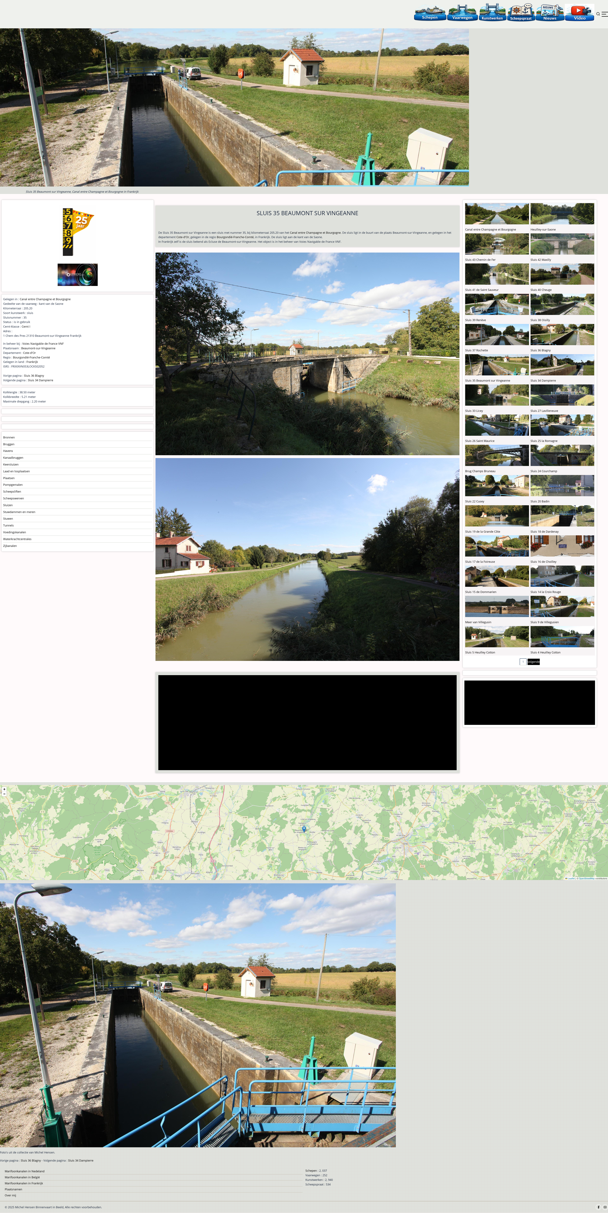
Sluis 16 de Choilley (543, 562)
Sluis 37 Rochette (476, 350)
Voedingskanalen (14, 532)
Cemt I (26, 326)
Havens (8, 451)
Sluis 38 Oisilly (540, 320)
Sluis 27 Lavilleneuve (544, 411)
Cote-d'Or (182, 237)
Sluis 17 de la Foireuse (480, 562)
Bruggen (8, 444)
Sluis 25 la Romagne (544, 441)
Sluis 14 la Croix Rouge (546, 592)
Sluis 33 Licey (474, 411)
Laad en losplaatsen (16, 471)
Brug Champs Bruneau (480, 471)
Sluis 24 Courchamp (544, 471)
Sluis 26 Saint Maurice (479, 441)
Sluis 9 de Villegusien (545, 622)
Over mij (10, 1195)
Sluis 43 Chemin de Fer (480, 260)
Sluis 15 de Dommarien (480, 592)
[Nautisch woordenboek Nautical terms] (521, 12)
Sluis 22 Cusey (474, 501)
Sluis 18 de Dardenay (545, 531)
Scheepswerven (13, 498)
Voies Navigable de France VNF (43, 343)
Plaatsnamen (13, 1189)
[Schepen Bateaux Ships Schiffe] (430, 12)
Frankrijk (32, 362)
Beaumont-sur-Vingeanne (38, 348)
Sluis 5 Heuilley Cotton (480, 652)
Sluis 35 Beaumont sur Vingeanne (487, 380)
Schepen (311, 1170)
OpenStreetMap (587, 878)
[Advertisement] (254, 722)
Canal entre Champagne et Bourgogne (315, 232)
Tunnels (8, 525)
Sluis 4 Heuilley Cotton (545, 652)
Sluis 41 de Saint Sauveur (482, 290)
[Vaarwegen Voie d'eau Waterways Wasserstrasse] (462, 12)
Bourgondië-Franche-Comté (235, 237)
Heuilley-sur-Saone (543, 229)
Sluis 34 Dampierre (40, 380)
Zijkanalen (10, 546)
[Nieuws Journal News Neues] (550, 12)
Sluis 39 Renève (475, 320)
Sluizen (8, 505)
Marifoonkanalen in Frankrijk (24, 1183)
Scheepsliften (12, 491)
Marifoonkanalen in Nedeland (24, 1171)
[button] (304, 829)
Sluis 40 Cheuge (541, 290)
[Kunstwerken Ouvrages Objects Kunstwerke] (492, 12)
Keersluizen (11, 464)
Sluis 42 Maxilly (541, 260)
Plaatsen (9, 478)
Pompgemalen (13, 485)
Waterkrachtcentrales (17, 539)
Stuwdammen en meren (19, 512)
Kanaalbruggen (13, 457)
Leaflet (571, 878)
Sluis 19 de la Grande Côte (482, 531)
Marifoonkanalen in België (22, 1177)
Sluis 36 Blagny (34, 375)
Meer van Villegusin (478, 622)
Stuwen (8, 518)
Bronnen (9, 437)
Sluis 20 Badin (540, 501)
